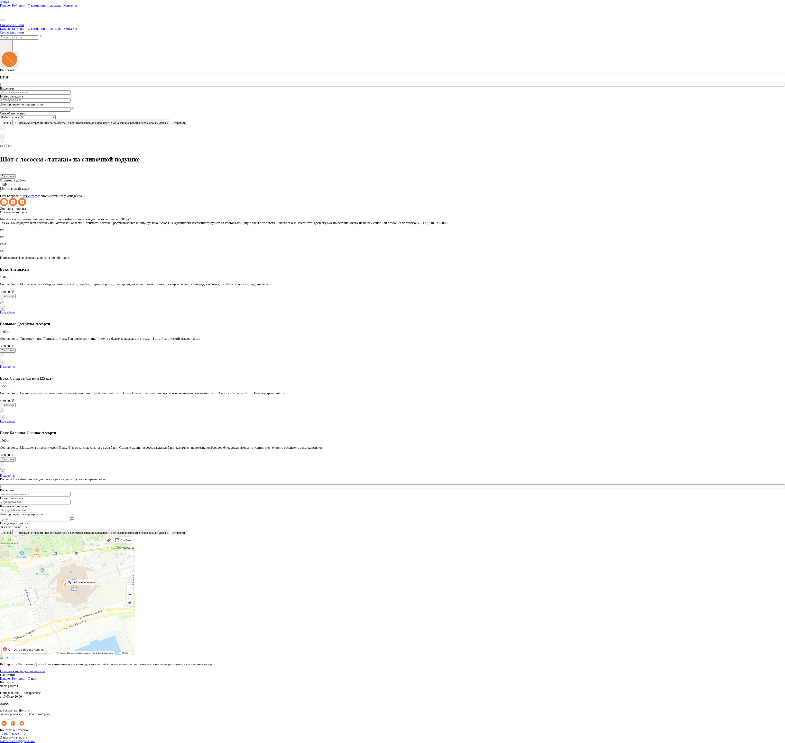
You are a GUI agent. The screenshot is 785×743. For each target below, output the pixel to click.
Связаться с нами (12, 25)
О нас (32, 678)
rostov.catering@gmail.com (17, 741)
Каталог (6, 5)
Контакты (70, 5)
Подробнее (7, 312)
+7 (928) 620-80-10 (13, 733)
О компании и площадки (45, 5)
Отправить (179, 122)
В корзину (8, 176)
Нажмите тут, (30, 196)
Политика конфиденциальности (22, 671)
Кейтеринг (20, 5)
